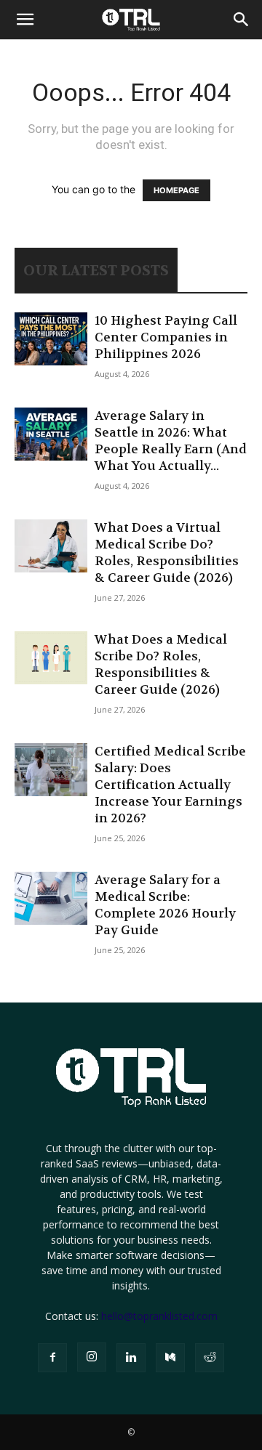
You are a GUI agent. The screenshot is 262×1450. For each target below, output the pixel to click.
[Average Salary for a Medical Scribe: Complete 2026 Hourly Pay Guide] (51, 898)
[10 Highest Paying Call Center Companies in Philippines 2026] (51, 338)
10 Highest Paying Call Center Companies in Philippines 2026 (166, 337)
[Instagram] (91, 1357)
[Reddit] (209, 1357)
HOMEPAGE (176, 190)
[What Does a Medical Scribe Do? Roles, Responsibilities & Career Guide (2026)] (51, 657)
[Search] (241, 19)
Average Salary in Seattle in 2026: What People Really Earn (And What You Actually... (171, 441)
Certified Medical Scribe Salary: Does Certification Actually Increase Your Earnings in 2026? (170, 784)
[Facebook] (52, 1357)
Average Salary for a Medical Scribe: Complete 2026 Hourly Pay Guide (165, 905)
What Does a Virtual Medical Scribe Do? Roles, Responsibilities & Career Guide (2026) (167, 552)
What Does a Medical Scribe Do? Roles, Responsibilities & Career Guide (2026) (161, 664)
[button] (24, 19)
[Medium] (170, 1357)
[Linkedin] (131, 1357)
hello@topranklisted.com (159, 1316)
